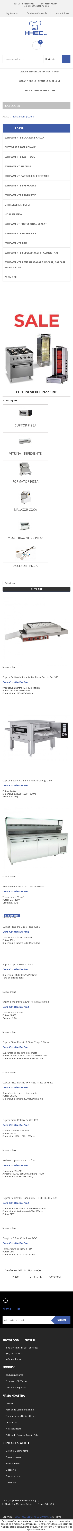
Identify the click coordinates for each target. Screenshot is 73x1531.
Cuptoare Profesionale (20, 147)
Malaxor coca (25, 509)
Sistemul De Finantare (16, 1450)
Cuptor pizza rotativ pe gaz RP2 (21, 1120)
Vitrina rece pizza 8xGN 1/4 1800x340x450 (26, 1001)
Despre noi (11, 1422)
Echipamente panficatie (20, 195)
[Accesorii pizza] (25, 553)
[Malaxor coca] (25, 497)
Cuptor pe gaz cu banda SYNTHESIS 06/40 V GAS (30, 1198)
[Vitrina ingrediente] (25, 441)
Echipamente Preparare (20, 185)
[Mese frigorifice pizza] (25, 525)
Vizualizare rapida (70, 632)
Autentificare (62, 13)
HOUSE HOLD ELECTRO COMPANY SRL (32, 1516)
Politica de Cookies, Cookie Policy (22, 1434)
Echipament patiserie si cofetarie (26, 176)
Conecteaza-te (13, 1476)
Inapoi (14, 1276)
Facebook (5, 1300)
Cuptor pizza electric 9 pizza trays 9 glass (26, 1042)
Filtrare (36, 589)
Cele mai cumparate (15, 1387)
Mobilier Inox (13, 214)
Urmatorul (56, 1276)
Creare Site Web (46, 1504)
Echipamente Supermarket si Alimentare (31, 252)
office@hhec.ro (28, 1523)
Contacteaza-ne (13, 1457)
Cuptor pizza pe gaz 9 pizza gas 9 (21, 926)
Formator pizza (25, 481)
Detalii (70, 640)
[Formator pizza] (25, 469)
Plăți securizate (13, 1428)
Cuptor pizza (25, 425)
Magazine (10, 1469)
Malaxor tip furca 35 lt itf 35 (19, 1160)
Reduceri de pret (14, 1374)
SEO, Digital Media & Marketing (20, 1500)
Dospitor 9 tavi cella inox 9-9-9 (20, 1238)
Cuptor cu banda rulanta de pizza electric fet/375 (30, 677)
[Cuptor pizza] (25, 413)
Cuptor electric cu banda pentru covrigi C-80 (27, 780)
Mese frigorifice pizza (25, 538)
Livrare (9, 1403)
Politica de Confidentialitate (19, 1409)
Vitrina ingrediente (25, 453)
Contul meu (11, 1482)
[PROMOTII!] (36, 335)
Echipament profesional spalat (25, 223)
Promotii (10, 277)
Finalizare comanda (37, 13)
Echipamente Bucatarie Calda (24, 137)
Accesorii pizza (25, 566)
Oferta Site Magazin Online (18, 1504)
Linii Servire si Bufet (17, 204)
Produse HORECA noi (16, 1381)
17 (41, 1276)
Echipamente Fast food (19, 156)
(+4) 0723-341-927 (15, 1353)
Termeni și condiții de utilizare (20, 1415)
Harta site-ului (12, 1463)
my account (12, 13)
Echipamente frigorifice (20, 233)
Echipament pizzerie (17, 166)
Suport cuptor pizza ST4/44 (18, 964)
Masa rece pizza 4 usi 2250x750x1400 (24, 886)
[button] (36, 45)
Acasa (19, 128)
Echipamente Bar (15, 243)
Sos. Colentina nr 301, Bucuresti (22, 1347)
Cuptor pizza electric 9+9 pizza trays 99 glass (28, 1082)
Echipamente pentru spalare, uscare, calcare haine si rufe (35, 265)
